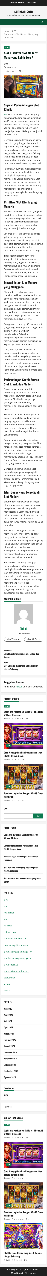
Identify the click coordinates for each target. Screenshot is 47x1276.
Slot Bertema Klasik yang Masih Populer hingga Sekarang (23, 1254)
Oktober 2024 (10, 1064)
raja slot (8, 925)
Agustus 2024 (10, 1077)
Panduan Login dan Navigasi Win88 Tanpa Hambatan (23, 795)
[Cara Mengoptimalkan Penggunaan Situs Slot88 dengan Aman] (23, 736)
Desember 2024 (10, 1052)
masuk (19, 686)
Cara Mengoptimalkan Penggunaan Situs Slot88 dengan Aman (23, 754)
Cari (6, 808)
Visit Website (13, 639)
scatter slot (9, 977)
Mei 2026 (8, 1008)
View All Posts (33, 639)
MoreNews (16, 1273)
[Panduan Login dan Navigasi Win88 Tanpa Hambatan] (23, 777)
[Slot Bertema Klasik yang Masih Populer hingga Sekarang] (23, 1236)
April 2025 (8, 1027)
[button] (4, 22)
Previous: (21, 654)
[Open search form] (42, 22)
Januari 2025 (9, 1046)
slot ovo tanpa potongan (16, 971)
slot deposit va (11, 964)
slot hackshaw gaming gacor (18, 951)
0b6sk (8, 63)
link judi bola (10, 932)
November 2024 (10, 1058)
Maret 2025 (9, 1033)
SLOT (7, 47)
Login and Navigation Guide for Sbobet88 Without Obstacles (23, 713)
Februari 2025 (10, 1039)
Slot (6, 114)
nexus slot (9, 912)
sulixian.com (23, 11)
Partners (8, 1106)
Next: (21, 666)
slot (6, 899)
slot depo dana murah (15, 938)
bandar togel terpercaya (16, 945)
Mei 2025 (8, 1021)
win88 (7, 984)
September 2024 (11, 1071)
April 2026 (8, 1014)
